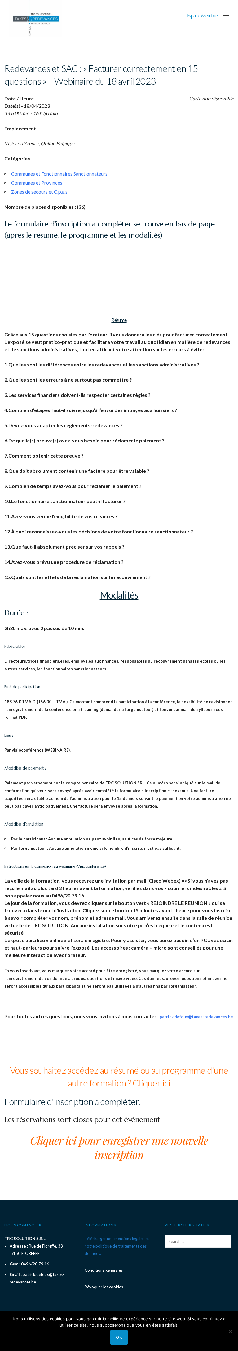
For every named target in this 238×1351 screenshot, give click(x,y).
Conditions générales (104, 1270)
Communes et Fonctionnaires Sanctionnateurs (59, 174)
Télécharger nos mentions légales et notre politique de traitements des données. (117, 1246)
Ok (119, 1337)
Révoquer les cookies (104, 1286)
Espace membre (202, 16)
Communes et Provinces (36, 183)
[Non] (230, 1331)
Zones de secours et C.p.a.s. (39, 192)
